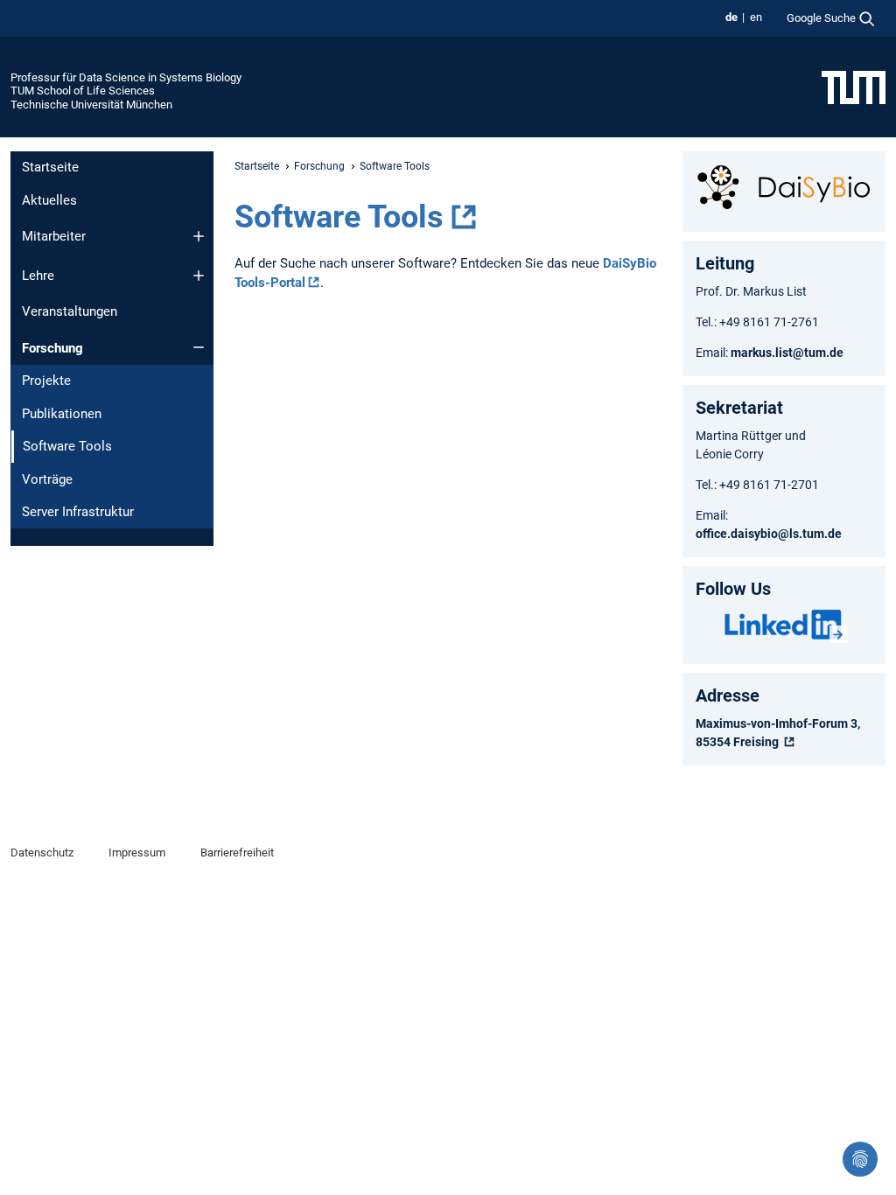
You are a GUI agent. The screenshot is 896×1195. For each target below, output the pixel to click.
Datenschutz (42, 852)
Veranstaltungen (69, 311)
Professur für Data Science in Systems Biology (126, 77)
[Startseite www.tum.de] (854, 86)
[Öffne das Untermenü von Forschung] (198, 347)
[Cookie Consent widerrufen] (860, 1159)
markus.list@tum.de (788, 353)
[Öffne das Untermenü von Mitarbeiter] (198, 236)
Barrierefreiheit (237, 852)
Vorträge (47, 479)
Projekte (46, 380)
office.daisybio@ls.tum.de (769, 534)
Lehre (38, 275)
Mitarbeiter (54, 236)
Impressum (136, 852)
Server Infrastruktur (78, 512)
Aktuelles (49, 200)
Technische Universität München (91, 104)
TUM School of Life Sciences (82, 90)
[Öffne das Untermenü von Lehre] (198, 275)
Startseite (50, 167)
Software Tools (339, 217)
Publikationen (62, 414)
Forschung (52, 348)
